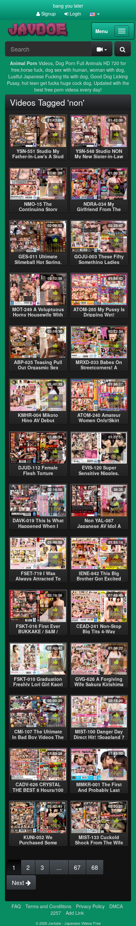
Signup (48, 13)
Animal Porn (23, 63)
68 (94, 867)
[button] (94, 14)
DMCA (116, 906)
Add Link (75, 912)
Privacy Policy (90, 906)
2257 (56, 912)
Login (74, 13)
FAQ (16, 906)
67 (77, 867)
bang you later (68, 5)
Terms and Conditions (48, 906)
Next (19, 882)
